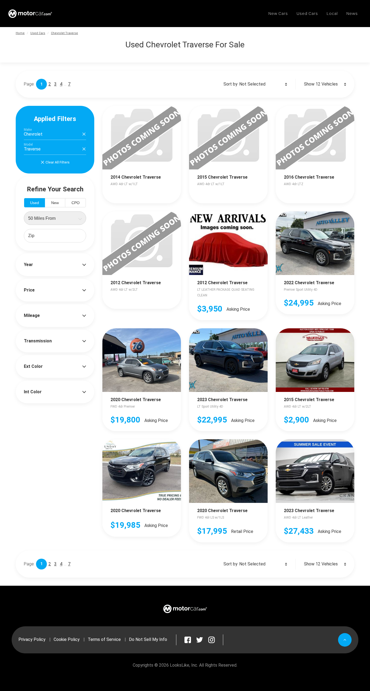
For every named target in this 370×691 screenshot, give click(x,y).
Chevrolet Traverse (64, 33)
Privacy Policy (32, 639)
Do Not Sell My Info (148, 639)
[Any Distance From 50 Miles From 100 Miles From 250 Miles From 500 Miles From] (55, 218)
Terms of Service (104, 639)
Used (34, 203)
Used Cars (37, 33)
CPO (76, 203)
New (55, 203)
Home (20, 33)
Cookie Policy (67, 639)
